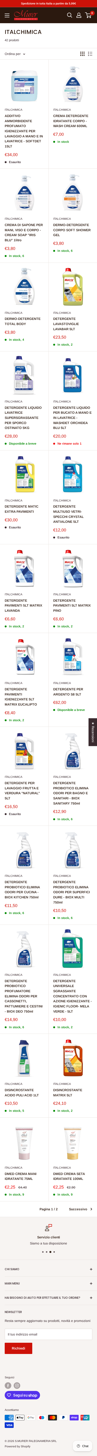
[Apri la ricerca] (69, 15)
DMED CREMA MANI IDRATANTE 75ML (20, 1176)
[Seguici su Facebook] (8, 1385)
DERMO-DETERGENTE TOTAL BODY (22, 321)
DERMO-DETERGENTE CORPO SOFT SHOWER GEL (72, 230)
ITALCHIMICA (13, 109)
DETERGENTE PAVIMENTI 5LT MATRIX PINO (72, 605)
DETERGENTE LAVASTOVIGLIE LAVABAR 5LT (66, 324)
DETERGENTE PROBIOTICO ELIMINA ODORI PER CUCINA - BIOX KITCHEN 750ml (22, 889)
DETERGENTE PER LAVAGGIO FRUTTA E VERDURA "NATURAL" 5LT (22, 790)
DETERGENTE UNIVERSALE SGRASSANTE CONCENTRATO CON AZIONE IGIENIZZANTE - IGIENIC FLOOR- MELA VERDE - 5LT (72, 996)
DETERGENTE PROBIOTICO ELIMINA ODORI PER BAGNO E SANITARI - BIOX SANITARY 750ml (70, 793)
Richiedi (18, 1348)
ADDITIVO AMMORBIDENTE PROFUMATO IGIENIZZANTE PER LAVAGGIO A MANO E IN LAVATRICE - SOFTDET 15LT (24, 131)
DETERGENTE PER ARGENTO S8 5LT (68, 691)
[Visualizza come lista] (90, 54)
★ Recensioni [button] (93, 732)
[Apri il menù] (7, 15)
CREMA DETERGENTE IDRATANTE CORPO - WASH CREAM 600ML (70, 121)
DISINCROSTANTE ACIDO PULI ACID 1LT (22, 1092)
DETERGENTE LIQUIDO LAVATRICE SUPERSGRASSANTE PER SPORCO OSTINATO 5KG (23, 418)
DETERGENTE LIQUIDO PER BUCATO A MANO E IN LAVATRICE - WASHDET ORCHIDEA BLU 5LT (72, 418)
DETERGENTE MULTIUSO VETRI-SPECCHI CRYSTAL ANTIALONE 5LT (68, 514)
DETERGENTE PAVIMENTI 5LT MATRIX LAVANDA (23, 605)
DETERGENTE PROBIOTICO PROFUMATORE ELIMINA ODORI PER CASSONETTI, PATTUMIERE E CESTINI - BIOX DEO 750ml (24, 996)
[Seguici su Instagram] (17, 1385)
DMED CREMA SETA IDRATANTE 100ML (69, 1176)
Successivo (78, 1209)
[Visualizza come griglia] (82, 54)
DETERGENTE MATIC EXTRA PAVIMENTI (21, 509)
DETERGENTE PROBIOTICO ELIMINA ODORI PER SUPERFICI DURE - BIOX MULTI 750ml (71, 892)
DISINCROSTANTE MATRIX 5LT (67, 1092)
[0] (88, 15)
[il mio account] (79, 15)
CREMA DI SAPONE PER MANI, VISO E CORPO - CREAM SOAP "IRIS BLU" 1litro (24, 232)
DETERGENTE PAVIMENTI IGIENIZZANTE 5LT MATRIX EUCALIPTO (21, 696)
